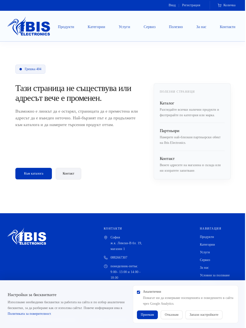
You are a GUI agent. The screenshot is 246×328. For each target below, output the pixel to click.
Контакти (227, 27)
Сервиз (149, 27)
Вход (172, 5)
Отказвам (171, 314)
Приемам (147, 314)
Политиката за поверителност (29, 314)
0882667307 (119, 257)
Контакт (68, 173)
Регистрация (191, 5)
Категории (96, 27)
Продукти (66, 27)
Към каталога (33, 173)
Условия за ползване (215, 275)
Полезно (176, 27)
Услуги (124, 27)
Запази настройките (204, 314)
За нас (201, 27)
